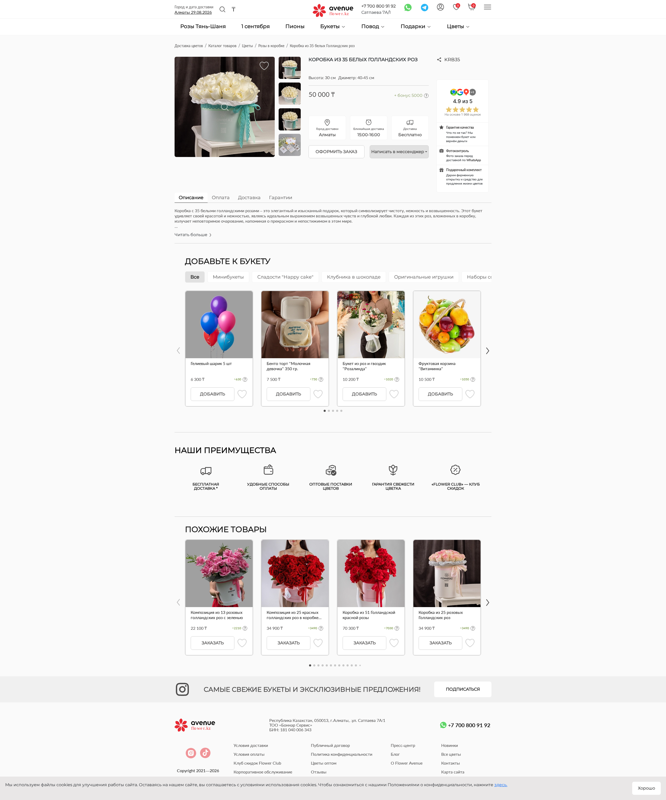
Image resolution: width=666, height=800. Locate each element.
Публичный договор (330, 745)
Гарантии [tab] (280, 197)
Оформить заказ (336, 151)
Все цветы (451, 754)
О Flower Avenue (406, 762)
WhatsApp (473, 160)
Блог (395, 754)
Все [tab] (194, 277)
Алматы (193, 12)
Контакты (450, 762)
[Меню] (487, 7)
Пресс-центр (403, 745)
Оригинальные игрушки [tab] (423, 277)
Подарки (414, 26)
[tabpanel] (333, 225)
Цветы (456, 26)
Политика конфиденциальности (341, 754)
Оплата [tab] (221, 197)
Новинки (449, 745)
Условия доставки (251, 745)
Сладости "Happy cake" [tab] (285, 277)
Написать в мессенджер (397, 151)
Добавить (212, 394)
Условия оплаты (249, 754)
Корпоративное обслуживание (263, 771)
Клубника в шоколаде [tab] (354, 277)
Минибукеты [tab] (228, 277)
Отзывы (318, 771)
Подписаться (463, 689)
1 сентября (255, 26)
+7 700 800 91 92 (378, 6)
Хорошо (646, 788)
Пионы (295, 26)
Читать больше (191, 234)
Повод (370, 26)
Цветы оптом (323, 762)
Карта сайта (452, 771)
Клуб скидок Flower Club (257, 762)
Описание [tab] (191, 197)
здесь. (500, 784)
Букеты (330, 26)
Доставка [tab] (249, 197)
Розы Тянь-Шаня (203, 26)
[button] (325, 411)
